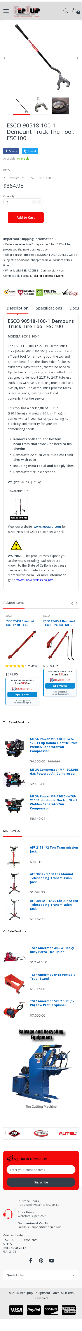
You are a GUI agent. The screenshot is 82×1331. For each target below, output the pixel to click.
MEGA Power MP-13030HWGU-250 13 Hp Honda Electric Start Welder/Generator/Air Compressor (53, 802)
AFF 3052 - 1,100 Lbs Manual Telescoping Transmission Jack (51, 878)
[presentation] (72, 603)
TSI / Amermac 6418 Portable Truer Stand (52, 977)
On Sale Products (14, 931)
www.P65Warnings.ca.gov (34, 580)
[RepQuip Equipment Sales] (26, 11)
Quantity (9, 196)
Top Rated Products (16, 722)
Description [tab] (17, 308)
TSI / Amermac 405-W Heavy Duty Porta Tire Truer (52, 950)
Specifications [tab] (49, 308)
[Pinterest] (41, 1262)
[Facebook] (30, 1262)
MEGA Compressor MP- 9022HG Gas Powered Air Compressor (54, 772)
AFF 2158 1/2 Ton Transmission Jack (54, 849)
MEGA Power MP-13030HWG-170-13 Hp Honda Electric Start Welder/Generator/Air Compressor (54, 745)
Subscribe (41, 1182)
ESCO (6, 170)
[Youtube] (51, 1262)
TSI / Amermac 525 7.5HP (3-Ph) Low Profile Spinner (52, 1003)
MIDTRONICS (11, 831)
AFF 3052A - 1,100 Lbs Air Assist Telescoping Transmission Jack (54, 905)
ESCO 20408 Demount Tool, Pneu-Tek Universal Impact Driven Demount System (19, 623)
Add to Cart (26, 217)
